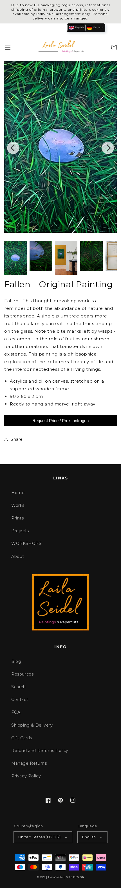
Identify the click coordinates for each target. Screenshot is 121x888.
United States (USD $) (39, 837)
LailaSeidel (56, 877)
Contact (19, 699)
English (89, 837)
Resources (22, 674)
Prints (17, 518)
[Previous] (13, 148)
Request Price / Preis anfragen (60, 420)
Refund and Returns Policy (39, 750)
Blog (16, 661)
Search (18, 686)
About (17, 556)
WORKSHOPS (26, 543)
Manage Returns (29, 763)
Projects (20, 530)
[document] (60, 148)
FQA (16, 712)
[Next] (108, 148)
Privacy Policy (26, 776)
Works (17, 505)
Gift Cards (21, 737)
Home (17, 492)
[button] (8, 47)
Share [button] (17, 439)
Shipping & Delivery (32, 725)
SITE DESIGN (75, 877)
